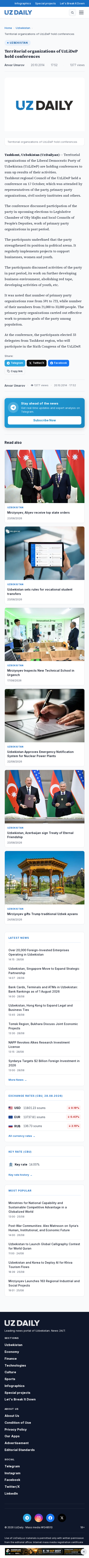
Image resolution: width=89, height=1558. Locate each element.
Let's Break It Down (72, 3)
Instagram (12, 1473)
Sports (10, 1379)
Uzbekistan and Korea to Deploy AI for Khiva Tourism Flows (40, 1265)
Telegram (17, 362)
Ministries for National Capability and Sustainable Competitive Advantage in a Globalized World (37, 1207)
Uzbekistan (23, 28)
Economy (12, 1352)
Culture (10, 1372)
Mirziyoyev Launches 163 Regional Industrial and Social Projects (44, 1283)
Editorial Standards (20, 1450)
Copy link (17, 371)
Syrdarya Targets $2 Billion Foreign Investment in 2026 (44, 1063)
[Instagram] (39, 1518)
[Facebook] (50, 1518)
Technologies (15, 1365)
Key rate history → (20, 1174)
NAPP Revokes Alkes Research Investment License (39, 1045)
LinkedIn (11, 1493)
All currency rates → (21, 1135)
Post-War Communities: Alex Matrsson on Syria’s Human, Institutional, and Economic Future (43, 1228)
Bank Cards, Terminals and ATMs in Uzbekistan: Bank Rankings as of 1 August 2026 (43, 989)
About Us (12, 1416)
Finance (11, 1359)
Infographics (23, 3)
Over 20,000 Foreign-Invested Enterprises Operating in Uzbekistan (38, 952)
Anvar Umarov (14, 65)
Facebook (60, 362)
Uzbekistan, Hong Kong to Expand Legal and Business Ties (40, 1008)
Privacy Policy (16, 1429)
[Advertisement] (44, 1551)
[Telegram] (27, 1518)
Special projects (45, 3)
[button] (72, 12)
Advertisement (17, 1443)
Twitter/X (38, 362)
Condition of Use (18, 1423)
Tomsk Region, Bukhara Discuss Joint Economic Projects (43, 1026)
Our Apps (12, 1436)
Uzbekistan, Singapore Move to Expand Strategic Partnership (43, 971)
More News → (17, 1079)
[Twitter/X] (62, 1518)
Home (8, 28)
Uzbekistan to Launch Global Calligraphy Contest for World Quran (44, 1246)
